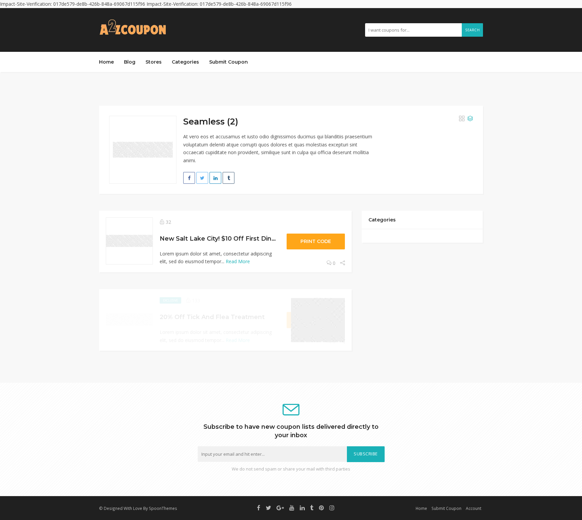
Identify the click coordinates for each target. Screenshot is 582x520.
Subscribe (366, 454)
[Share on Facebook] (189, 178)
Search (472, 30)
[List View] (470, 119)
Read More (238, 261)
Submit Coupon (228, 62)
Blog (129, 62)
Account (473, 508)
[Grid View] (461, 119)
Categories (185, 62)
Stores (154, 62)
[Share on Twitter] (202, 178)
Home (106, 62)
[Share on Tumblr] (228, 178)
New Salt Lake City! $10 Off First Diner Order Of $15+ (241, 238)
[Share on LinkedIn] (215, 178)
